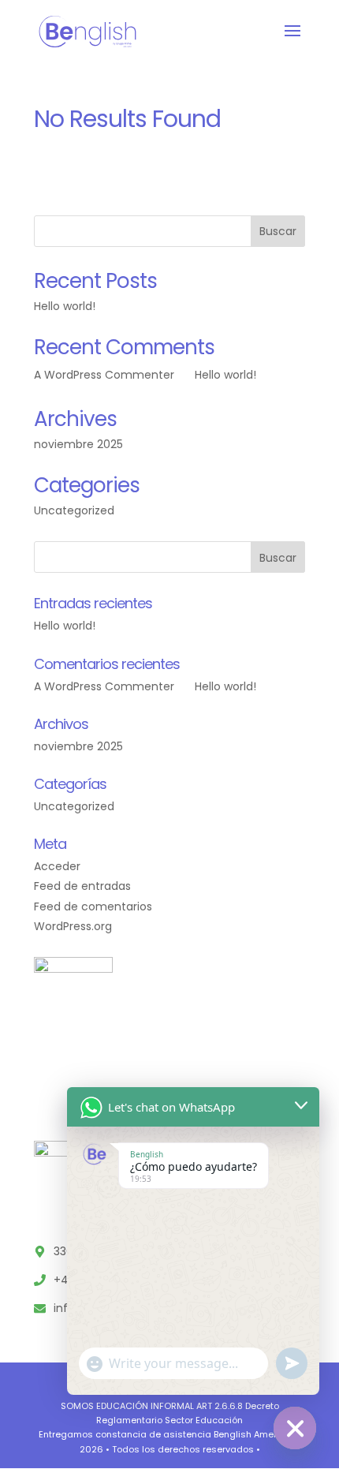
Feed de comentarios (93, 906)
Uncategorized (74, 510)
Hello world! (64, 306)
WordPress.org (73, 926)
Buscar (277, 231)
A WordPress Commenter (104, 375)
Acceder (57, 866)
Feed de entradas (82, 886)
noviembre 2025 (78, 444)
